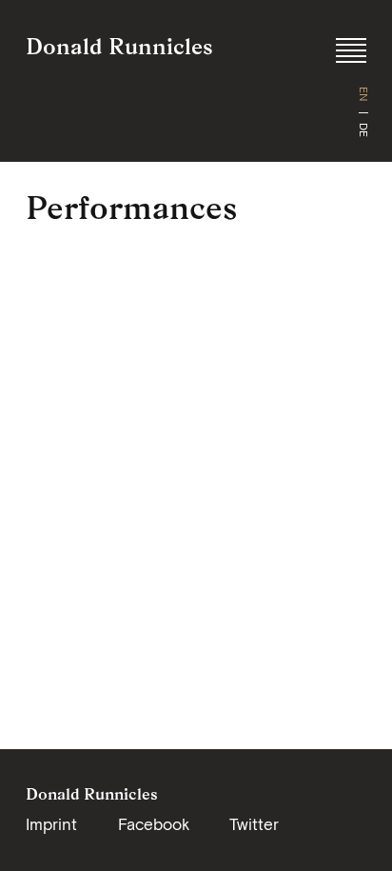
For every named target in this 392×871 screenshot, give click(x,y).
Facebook (153, 824)
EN (363, 94)
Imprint (51, 824)
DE (363, 130)
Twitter (254, 824)
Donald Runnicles (119, 46)
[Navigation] (351, 50)
